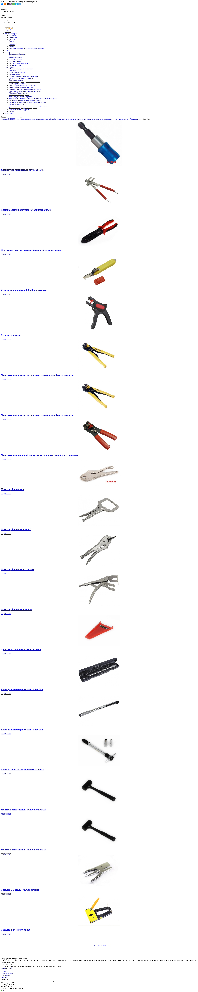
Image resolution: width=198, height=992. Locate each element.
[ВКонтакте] (2, 4)
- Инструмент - (6, 975)
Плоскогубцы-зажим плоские (17, 569)
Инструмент (9, 67)
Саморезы (12, 56)
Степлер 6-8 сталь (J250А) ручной (20, 889)
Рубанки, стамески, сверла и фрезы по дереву (25, 89)
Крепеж (7, 52)
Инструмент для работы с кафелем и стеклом (25, 91)
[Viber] (10, 4)
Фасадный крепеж (15, 59)
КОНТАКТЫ (9, 113)
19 (108, 945)
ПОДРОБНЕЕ (6, 174)
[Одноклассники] (5, 4)
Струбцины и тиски (16, 80)
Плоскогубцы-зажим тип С (16, 529)
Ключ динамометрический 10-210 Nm (22, 689)
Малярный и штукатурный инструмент (23, 108)
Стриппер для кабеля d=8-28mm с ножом (23, 289)
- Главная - (4, 972)
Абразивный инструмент (18, 93)
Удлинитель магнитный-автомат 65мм (22, 169)
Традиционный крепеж (17, 54)
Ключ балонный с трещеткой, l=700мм (22, 769)
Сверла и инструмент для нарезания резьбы (24, 82)
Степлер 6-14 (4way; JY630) (16, 929)
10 (105, 945)
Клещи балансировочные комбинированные (26, 209)
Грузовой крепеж (15, 61)
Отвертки (12, 71)
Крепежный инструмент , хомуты (21, 78)
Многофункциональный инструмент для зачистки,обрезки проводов (39, 455)
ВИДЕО (8, 30)
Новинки (8, 32)
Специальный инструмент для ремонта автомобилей (27, 102)
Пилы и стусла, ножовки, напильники (22, 85)
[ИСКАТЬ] (21, 117)
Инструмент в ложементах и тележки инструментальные (29, 106)
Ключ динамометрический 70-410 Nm (22, 729)
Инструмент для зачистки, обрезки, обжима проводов (31, 250)
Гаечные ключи (14, 74)
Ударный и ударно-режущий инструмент (23, 76)
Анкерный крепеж (15, 58)
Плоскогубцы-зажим (12, 489)
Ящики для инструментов (18, 104)
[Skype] (16, 4)
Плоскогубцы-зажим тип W (16, 609)
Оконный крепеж (15, 65)
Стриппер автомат (11, 335)
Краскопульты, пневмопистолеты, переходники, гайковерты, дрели (33, 98)
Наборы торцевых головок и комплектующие (25, 100)
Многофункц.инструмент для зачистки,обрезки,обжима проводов (37, 375)
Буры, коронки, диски (17, 84)
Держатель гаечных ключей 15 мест (21, 649)
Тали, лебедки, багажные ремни (20, 97)
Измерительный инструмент (19, 95)
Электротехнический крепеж (19, 63)
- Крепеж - (4, 977)
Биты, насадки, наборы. (17, 72)
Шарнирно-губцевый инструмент (21, 69)
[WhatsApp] (13, 4)
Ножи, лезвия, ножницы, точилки (21, 87)
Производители (135, 119)
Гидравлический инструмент (19, 110)
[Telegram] (19, 4)
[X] (8, 4)
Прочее (11, 111)
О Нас (7, 50)
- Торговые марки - (7, 973)
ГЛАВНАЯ (9, 28)
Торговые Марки (11, 34)
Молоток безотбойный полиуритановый (23, 809)
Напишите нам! (6, 968)
